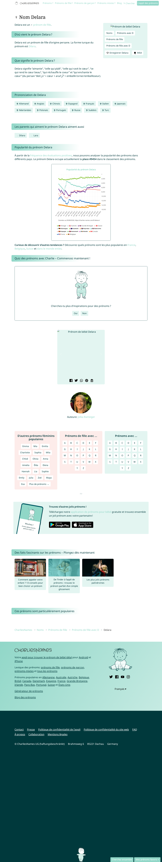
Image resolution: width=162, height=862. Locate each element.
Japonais (120, 103)
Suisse (29, 248)
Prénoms (47, 3)
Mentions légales (57, 734)
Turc (106, 110)
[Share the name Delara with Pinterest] (86, 380)
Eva (23, 484)
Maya (49, 477)
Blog (119, 3)
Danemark (39, 681)
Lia (35, 471)
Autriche (72, 677)
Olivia (35, 458)
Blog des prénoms (25, 697)
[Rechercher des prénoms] (124, 3)
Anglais (40, 103)
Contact (19, 729)
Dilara (32, 46)
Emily (21, 477)
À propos (20, 734)
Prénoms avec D (125, 33)
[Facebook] (117, 676)
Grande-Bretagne (77, 681)
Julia (31, 477)
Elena (45, 465)
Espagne (51, 681)
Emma (25, 446)
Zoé (40, 477)
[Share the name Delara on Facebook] (70, 380)
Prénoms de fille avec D (118, 45)
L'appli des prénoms (148, 3)
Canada (26, 681)
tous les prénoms (47, 671)
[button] (61, 354)
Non (84, 313)
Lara (36, 135)
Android (83, 657)
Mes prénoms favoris (146, 859)
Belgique (20, 248)
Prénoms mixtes (105, 3)
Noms (109, 33)
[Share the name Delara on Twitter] (76, 380)
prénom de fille (42, 24)
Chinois (56, 103)
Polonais (43, 110)
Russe (77, 110)
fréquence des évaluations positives (51, 155)
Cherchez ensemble (122, 859)
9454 (139, 52)
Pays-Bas (29, 684)
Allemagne (48, 677)
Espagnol (73, 103)
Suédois (92, 110)
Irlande (19, 684)
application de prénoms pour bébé (91, 511)
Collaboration (36, 734)
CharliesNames (23, 630)
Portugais (61, 110)
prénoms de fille (50, 667)
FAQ (134, 729)
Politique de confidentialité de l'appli (59, 729)
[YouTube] (122, 676)
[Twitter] (111, 676)
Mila (48, 452)
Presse (31, 729)
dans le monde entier (49, 248)
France (131, 245)
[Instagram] (128, 676)
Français (89, 103)
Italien (105, 103)
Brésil (18, 681)
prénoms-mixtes (24, 671)
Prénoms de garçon (84, 3)
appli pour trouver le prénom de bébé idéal (47, 657)
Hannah (26, 471)
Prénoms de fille (63, 3)
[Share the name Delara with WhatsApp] (81, 380)
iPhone (19, 661)
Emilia (45, 446)
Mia (35, 446)
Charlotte (25, 452)
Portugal (41, 684)
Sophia (37, 452)
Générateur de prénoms (29, 691)
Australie (61, 677)
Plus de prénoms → (39, 484)
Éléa (36, 465)
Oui (75, 313)
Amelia (25, 465)
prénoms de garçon (72, 667)
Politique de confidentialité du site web (106, 729)
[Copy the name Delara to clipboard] (91, 380)
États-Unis (64, 684)
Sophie (45, 471)
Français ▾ (120, 689)
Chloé (25, 458)
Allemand (23, 103)
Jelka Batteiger (86, 417)
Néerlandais (24, 110)
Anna (45, 458)
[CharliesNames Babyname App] (27, 3)
